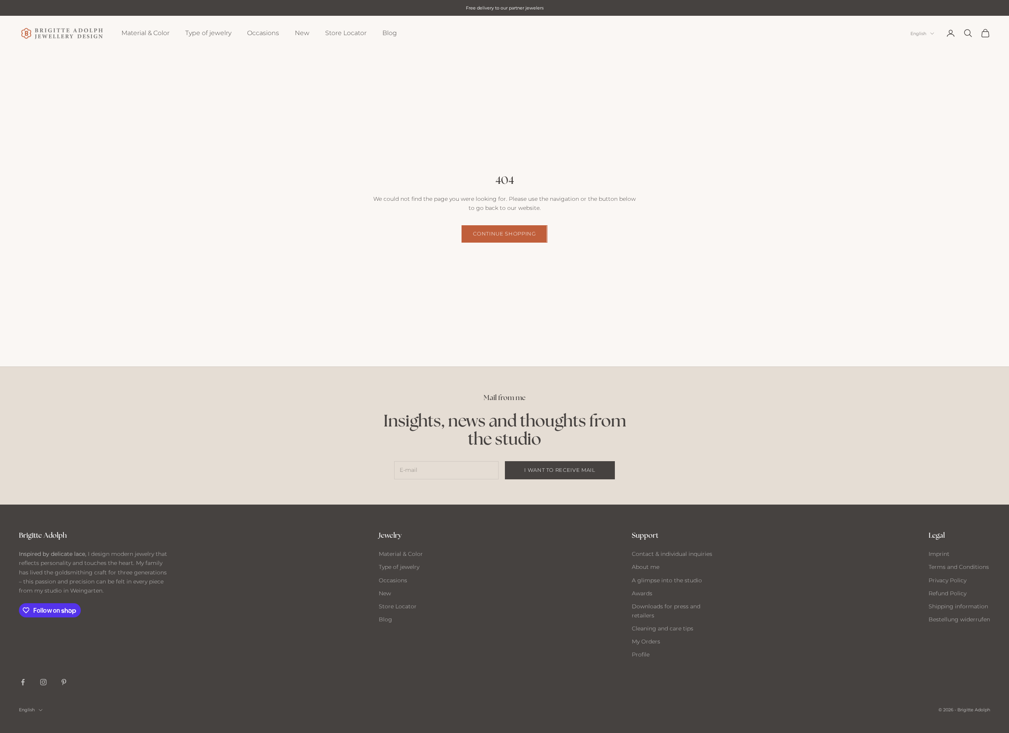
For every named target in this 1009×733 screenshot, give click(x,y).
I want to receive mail (559, 470)
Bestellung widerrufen (959, 619)
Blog (389, 33)
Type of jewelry (208, 33)
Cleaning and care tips (662, 628)
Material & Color (145, 33)
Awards (642, 593)
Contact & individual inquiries (672, 553)
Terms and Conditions (959, 566)
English (918, 33)
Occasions (263, 33)
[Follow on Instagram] (43, 682)
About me (645, 566)
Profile (641, 654)
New (302, 33)
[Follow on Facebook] (23, 682)
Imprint (939, 553)
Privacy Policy (947, 580)
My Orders (646, 641)
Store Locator (346, 33)
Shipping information (958, 606)
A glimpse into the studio (667, 580)
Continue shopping (504, 233)
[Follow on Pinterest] (64, 682)
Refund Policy (947, 593)
